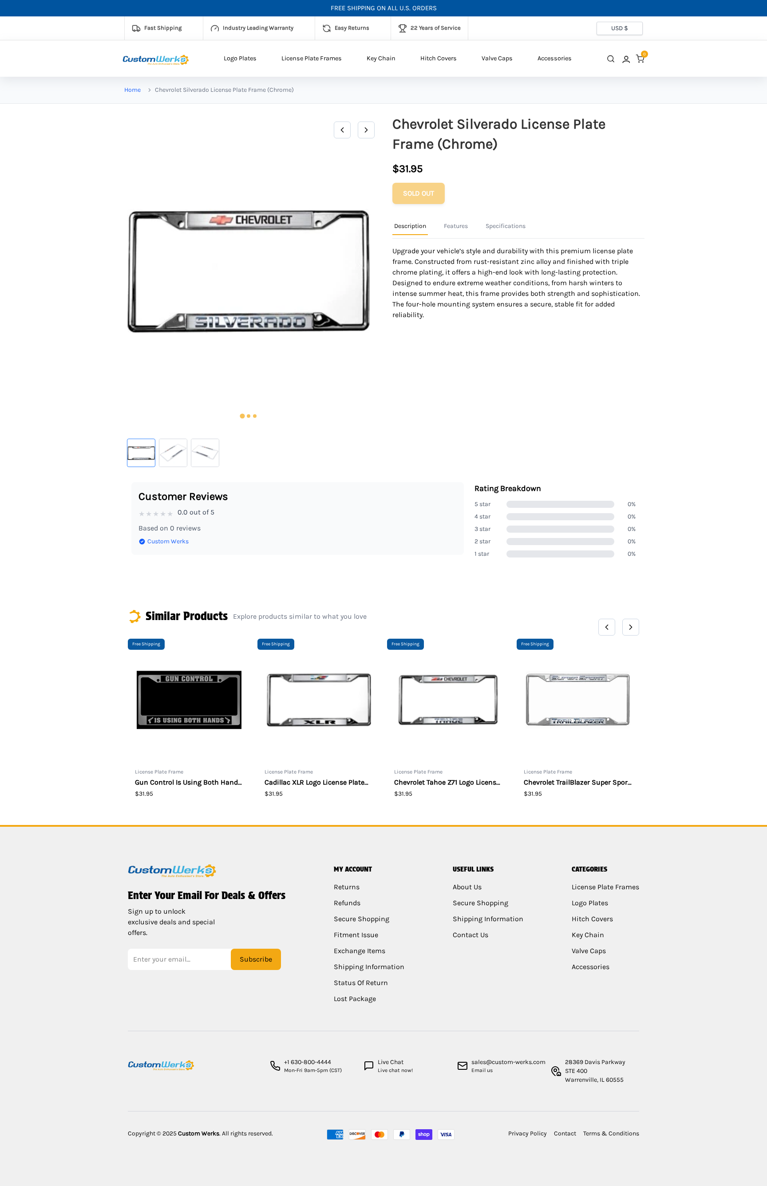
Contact (565, 1133)
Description (410, 226)
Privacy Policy (527, 1133)
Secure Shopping (361, 919)
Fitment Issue (356, 935)
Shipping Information (369, 966)
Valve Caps (497, 58)
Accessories (555, 58)
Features (456, 226)
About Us (467, 887)
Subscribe (256, 959)
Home (132, 90)
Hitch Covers (438, 58)
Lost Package (355, 998)
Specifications (506, 226)
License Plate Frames (311, 58)
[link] (625, 59)
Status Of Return (361, 982)
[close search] (610, 59)
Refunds (347, 903)
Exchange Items (359, 950)
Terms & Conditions (611, 1133)
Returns (347, 887)
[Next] (366, 130)
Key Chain (381, 58)
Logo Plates (240, 58)
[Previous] (342, 130)
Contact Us (470, 935)
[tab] (242, 416)
